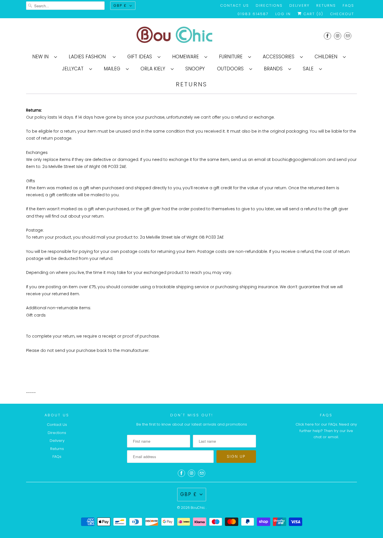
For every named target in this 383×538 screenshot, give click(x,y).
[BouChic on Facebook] (327, 35)
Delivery (299, 5)
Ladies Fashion (89, 56)
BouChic (198, 507)
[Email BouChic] (347, 35)
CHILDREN (327, 56)
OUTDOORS (231, 68)
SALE (309, 68)
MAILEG (113, 68)
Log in (283, 14)
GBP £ (120, 5)
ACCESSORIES (280, 56)
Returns (326, 5)
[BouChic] (191, 36)
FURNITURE (232, 56)
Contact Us (234, 5)
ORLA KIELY (154, 68)
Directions (269, 5)
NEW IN (41, 56)
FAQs (348, 5)
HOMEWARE (187, 56)
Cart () (312, 14)
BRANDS (274, 68)
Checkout (342, 14)
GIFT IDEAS (141, 56)
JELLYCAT (74, 68)
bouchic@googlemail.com (299, 159)
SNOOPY (195, 68)
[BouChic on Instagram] (337, 35)
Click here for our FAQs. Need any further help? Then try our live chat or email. (326, 430)
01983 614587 (253, 14)
